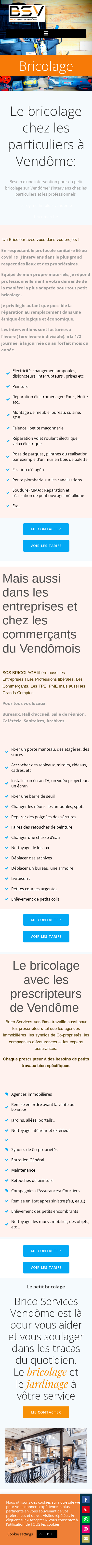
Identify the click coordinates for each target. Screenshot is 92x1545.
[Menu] (46, 33)
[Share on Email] (86, 1539)
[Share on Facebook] (86, 1499)
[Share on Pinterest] (86, 1509)
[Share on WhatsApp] (86, 1519)
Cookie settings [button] (20, 1534)
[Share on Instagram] (86, 1529)
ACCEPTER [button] (46, 1534)
